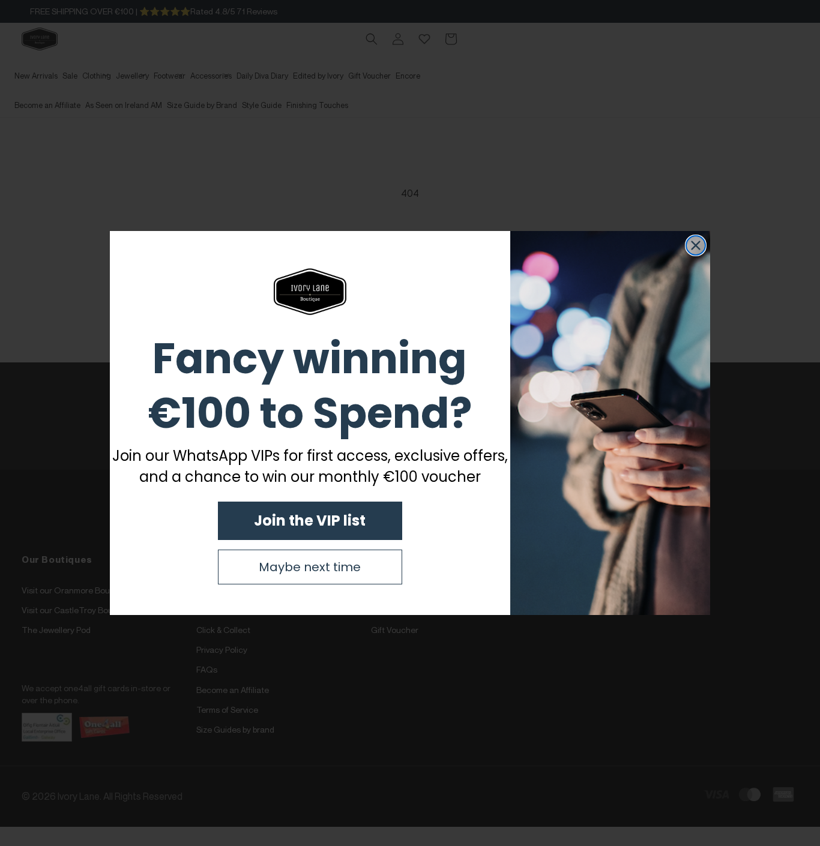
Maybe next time (310, 567)
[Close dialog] (695, 245)
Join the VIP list (310, 520)
